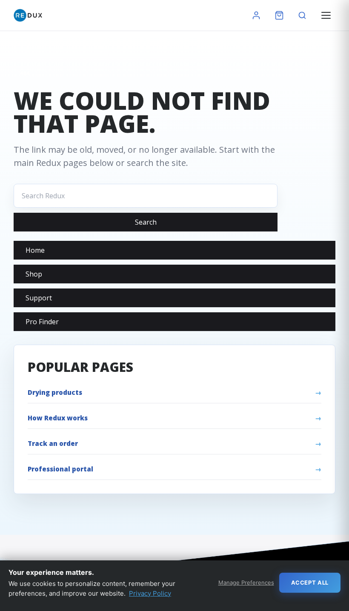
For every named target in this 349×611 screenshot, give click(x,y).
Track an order (53, 443)
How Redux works (58, 418)
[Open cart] (279, 15)
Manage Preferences (246, 582)
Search (146, 222)
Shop (34, 274)
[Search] (302, 15)
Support (39, 298)
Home (35, 250)
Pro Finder (42, 321)
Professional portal (60, 469)
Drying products (55, 392)
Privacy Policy (150, 593)
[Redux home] (28, 15)
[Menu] (326, 15)
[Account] (256, 15)
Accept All (310, 582)
